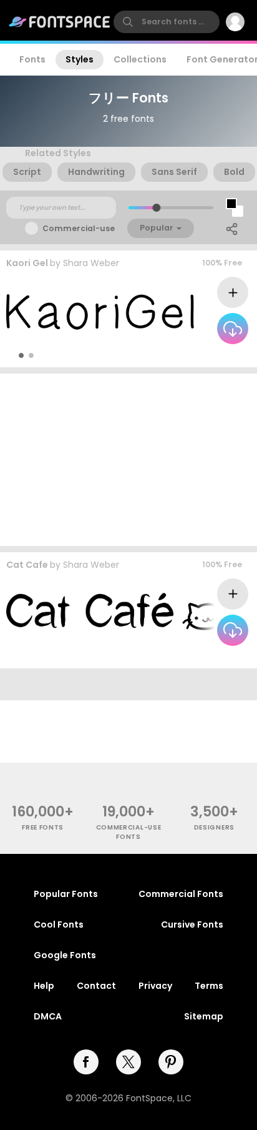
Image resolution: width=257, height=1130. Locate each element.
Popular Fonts (66, 894)
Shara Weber (91, 263)
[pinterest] (170, 1061)
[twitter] (128, 1061)
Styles (79, 59)
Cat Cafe (27, 564)
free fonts (43, 827)
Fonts (32, 59)
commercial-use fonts (129, 832)
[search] (167, 22)
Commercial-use (78, 228)
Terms (209, 985)
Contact (96, 985)
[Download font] (232, 328)
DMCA (48, 1016)
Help (44, 985)
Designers (214, 827)
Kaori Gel (27, 263)
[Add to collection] (232, 292)
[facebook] (86, 1061)
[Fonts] (60, 21)
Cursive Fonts (192, 924)
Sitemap (203, 1016)
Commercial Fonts (180, 894)
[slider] (156, 208)
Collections (140, 59)
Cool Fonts (59, 924)
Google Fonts (65, 955)
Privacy (155, 985)
